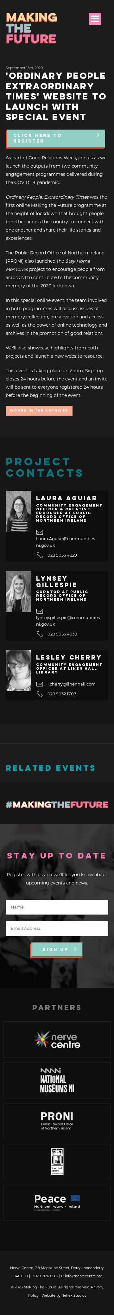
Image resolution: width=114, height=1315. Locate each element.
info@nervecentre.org (84, 1276)
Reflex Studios (73, 1295)
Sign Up (55, 950)
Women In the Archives (39, 410)
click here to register (37, 138)
